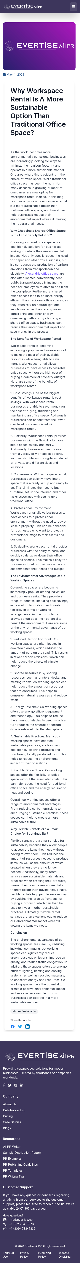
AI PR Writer (12, 1147)
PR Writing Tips (14, 1176)
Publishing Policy (44, 1254)
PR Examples (12, 1158)
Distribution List (14, 1110)
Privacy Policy (24, 1254)
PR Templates (13, 1170)
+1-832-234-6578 (21, 1224)
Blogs (7, 1128)
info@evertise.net (21, 1219)
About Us (10, 1104)
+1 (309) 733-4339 (22, 1228)
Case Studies (12, 1122)
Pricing (8, 1116)
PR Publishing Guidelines (20, 1164)
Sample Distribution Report (22, 1152)
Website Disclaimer (65, 1254)
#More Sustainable (24, 1011)
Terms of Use (8, 1254)
